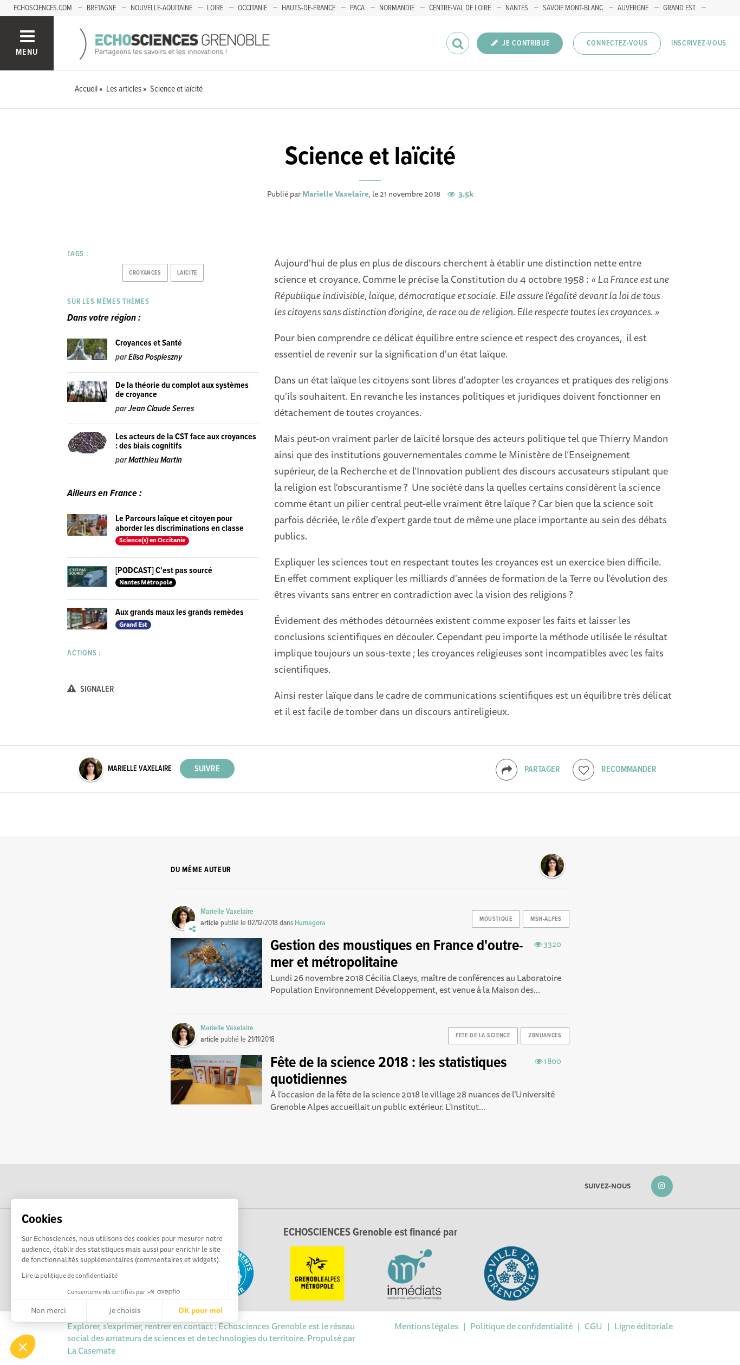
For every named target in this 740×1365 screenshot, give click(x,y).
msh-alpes (545, 919)
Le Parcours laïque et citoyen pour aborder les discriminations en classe (179, 523)
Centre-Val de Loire (460, 8)
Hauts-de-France (308, 8)
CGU (593, 1326)
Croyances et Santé (148, 343)
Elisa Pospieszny (155, 357)
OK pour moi (200, 1310)
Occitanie (252, 8)
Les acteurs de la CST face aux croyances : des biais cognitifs (185, 441)
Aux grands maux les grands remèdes (179, 612)
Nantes (516, 8)
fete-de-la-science (483, 1035)
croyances (145, 273)
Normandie (396, 8)
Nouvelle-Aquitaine (161, 8)
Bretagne (101, 8)
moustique (495, 919)
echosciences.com (43, 8)
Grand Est (679, 8)
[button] (23, 1347)
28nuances (544, 1035)
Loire (215, 8)
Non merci (48, 1310)
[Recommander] (583, 770)
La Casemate (91, 1350)
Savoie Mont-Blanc (573, 8)
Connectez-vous (617, 43)
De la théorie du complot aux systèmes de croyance (182, 390)
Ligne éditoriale (643, 1326)
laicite (187, 273)
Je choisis (124, 1310)
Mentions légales (426, 1326)
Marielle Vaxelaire (335, 194)
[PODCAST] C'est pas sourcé (163, 570)
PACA (357, 8)
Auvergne (633, 8)
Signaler (96, 689)
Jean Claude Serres (161, 408)
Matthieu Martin (155, 460)
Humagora (310, 923)
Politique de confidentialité (521, 1326)
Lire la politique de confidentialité (70, 1275)
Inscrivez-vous (698, 43)
